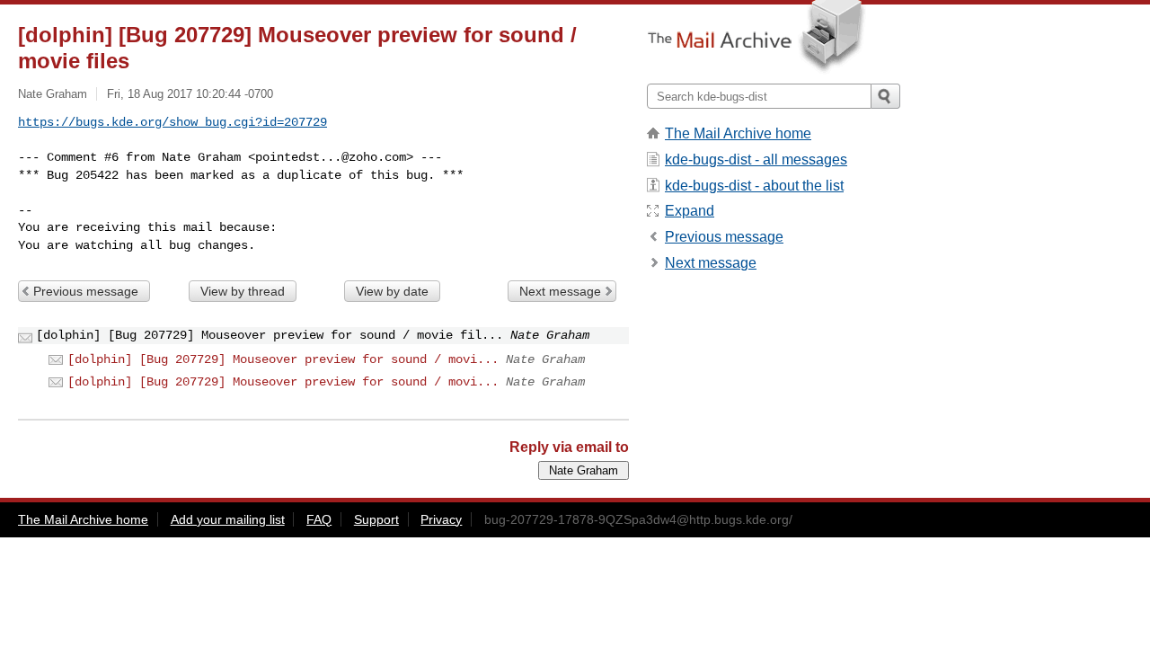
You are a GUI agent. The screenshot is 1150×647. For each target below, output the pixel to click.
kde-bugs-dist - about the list (754, 185)
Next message (560, 291)
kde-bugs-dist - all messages (756, 159)
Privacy (441, 519)
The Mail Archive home (738, 133)
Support (376, 519)
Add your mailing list (228, 519)
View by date (392, 291)
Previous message (85, 291)
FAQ (319, 519)
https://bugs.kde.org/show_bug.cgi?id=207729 (172, 122)
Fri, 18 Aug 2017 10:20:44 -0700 (190, 94)
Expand (689, 210)
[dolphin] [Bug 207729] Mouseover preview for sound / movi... (283, 359)
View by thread (242, 291)
